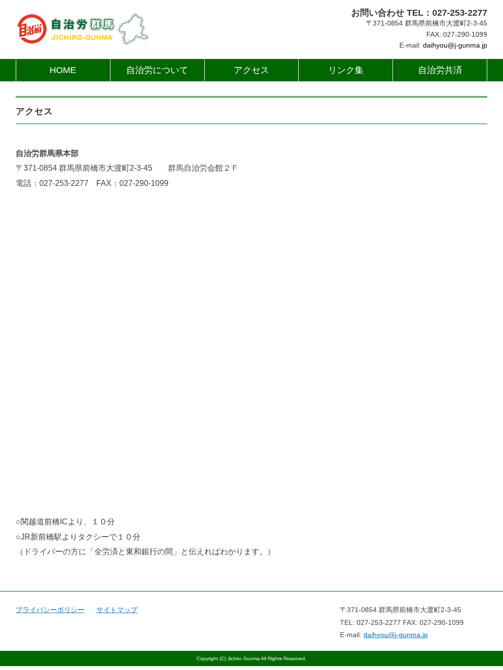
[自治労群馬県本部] (83, 12)
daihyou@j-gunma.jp (455, 45)
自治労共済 (440, 70)
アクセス (251, 70)
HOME (63, 70)
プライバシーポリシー (50, 610)
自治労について (157, 70)
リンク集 (345, 70)
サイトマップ (117, 610)
